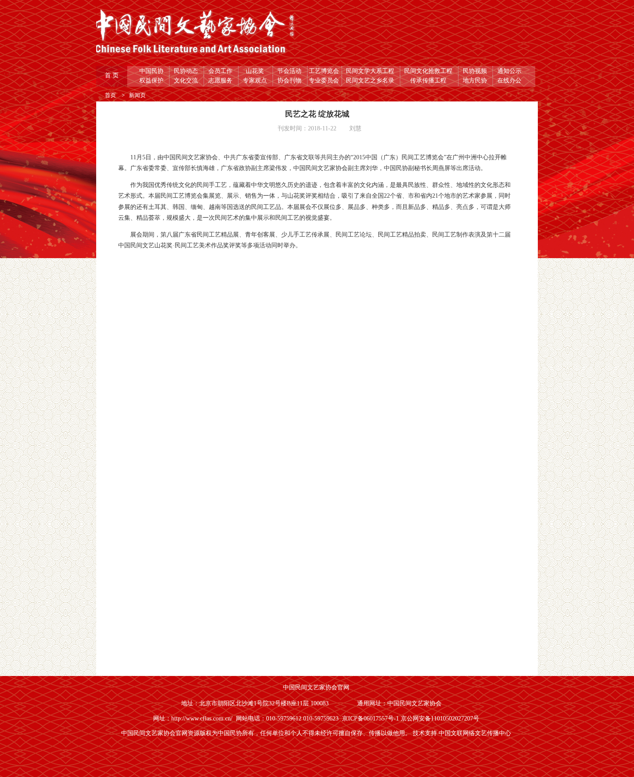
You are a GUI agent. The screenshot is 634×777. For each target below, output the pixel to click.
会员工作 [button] (221, 71)
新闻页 (137, 95)
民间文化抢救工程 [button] (429, 71)
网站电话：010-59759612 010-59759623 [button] (289, 718)
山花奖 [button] (256, 71)
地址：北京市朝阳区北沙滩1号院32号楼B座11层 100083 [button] (255, 703)
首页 (111, 95)
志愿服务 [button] (221, 80)
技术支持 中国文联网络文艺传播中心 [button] (463, 733)
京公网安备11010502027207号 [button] (441, 718)
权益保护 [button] (152, 80)
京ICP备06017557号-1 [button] (371, 718)
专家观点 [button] (256, 80)
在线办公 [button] (510, 80)
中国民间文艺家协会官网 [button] (317, 687)
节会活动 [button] (290, 71)
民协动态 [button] (187, 71)
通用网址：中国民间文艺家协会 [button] (400, 703)
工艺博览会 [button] (325, 71)
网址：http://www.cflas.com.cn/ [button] (194, 718)
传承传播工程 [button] (429, 80)
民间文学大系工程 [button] (371, 71)
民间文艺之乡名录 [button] (371, 80)
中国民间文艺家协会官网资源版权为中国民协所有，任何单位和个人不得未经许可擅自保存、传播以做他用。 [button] (267, 733)
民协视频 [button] (476, 71)
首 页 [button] (112, 75)
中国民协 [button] (152, 71)
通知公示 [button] (510, 71)
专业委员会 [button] (325, 80)
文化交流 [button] (187, 80)
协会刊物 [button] (290, 80)
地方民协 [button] (476, 80)
